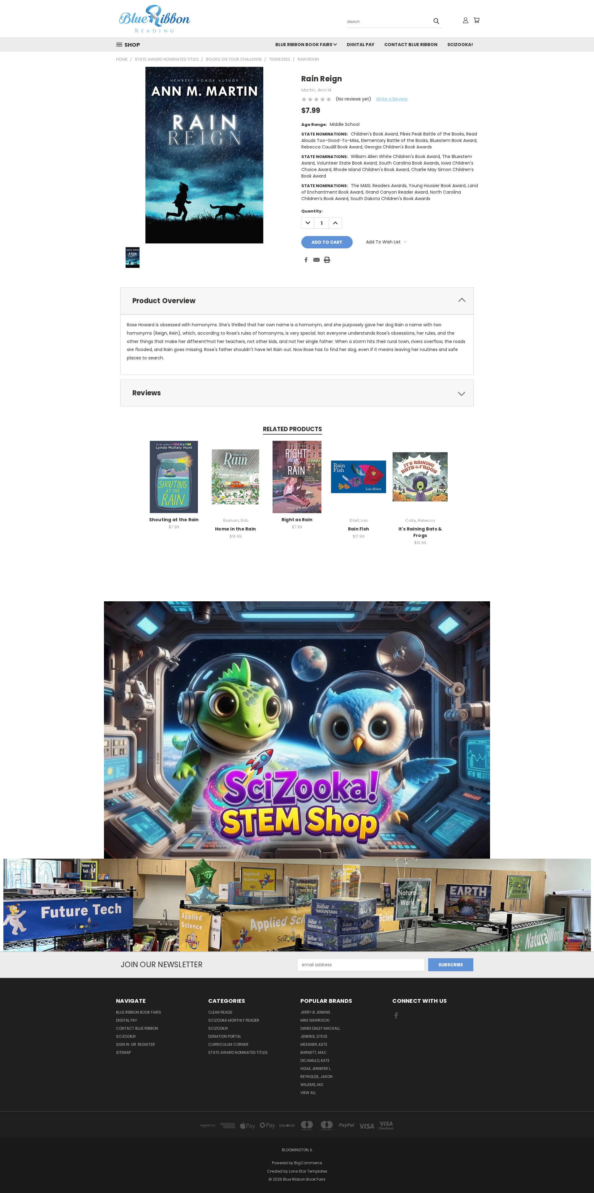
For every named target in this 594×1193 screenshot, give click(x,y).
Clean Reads (220, 1012)
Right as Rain (297, 520)
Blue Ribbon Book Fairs (304, 44)
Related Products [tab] (292, 429)
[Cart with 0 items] (476, 20)
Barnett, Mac (313, 1052)
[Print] (327, 260)
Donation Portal (224, 1036)
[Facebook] (306, 260)
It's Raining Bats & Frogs (420, 532)
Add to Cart (174, 481)
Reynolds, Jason (316, 1076)
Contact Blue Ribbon (410, 44)
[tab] (297, 300)
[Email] (316, 260)
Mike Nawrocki (314, 1020)
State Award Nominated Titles (238, 1052)
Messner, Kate (313, 1044)
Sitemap (123, 1052)
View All (308, 1092)
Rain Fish (358, 529)
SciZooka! (460, 44)
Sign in (123, 1044)
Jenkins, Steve (313, 1036)
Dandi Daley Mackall (320, 1028)
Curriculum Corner (228, 1044)
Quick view (174, 470)
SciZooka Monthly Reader (233, 1020)
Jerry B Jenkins (315, 1012)
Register (146, 1044)
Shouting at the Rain (174, 520)
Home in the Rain (235, 529)
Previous (577, 1173)
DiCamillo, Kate (314, 1060)
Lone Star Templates (308, 1171)
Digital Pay (360, 44)
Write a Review (391, 99)
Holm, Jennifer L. (315, 1068)
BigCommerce (308, 1162)
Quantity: (312, 211)
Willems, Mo (311, 1084)
